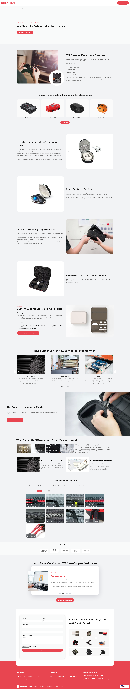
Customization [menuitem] (75, 3)
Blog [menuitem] (104, 3)
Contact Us (54, 672)
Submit (42, 650)
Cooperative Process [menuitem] (87, 3)
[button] (68, 151)
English (125, 686)
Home (18, 8)
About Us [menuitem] (98, 3)
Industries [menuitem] (56, 3)
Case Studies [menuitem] (66, 3)
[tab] (40, 491)
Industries (20, 672)
